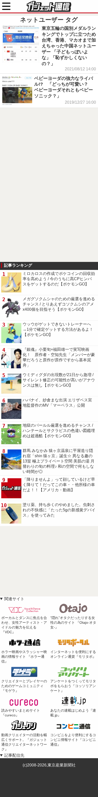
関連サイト (14, 599)
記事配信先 (14, 755)
